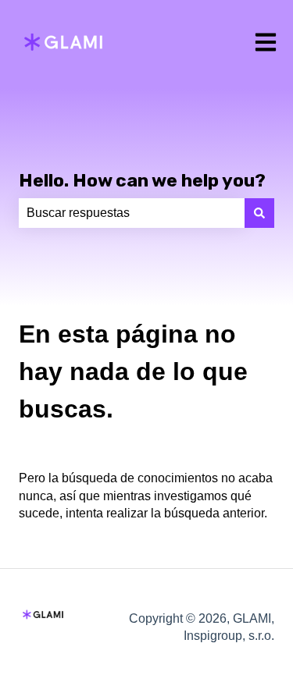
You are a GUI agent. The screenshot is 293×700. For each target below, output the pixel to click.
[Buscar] (259, 213)
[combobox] (132, 213)
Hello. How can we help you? (142, 180)
